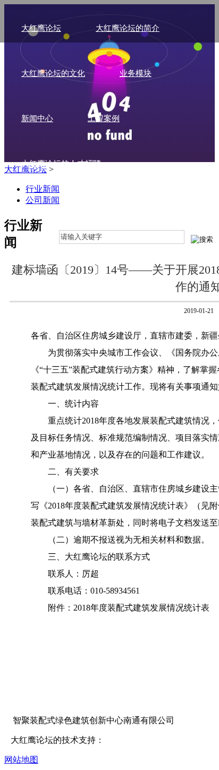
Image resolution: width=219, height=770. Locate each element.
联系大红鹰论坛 (49, 209)
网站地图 (21, 759)
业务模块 (135, 73)
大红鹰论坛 (41, 28)
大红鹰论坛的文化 (53, 73)
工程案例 (104, 118)
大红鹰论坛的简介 (127, 28)
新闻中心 (37, 118)
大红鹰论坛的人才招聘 (61, 163)
